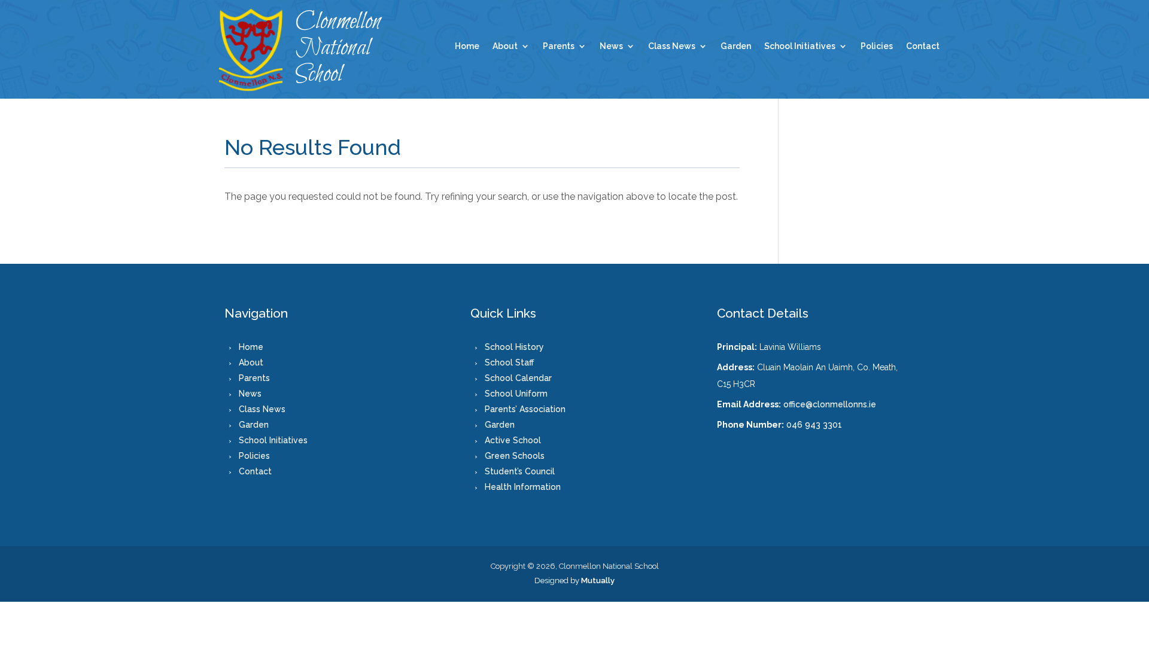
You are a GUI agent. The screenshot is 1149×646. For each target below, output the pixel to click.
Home (467, 46)
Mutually (598, 580)
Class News (671, 46)
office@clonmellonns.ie (829, 404)
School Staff (509, 362)
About (505, 46)
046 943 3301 (814, 424)
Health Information (523, 487)
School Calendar (518, 378)
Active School (513, 440)
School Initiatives (799, 46)
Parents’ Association (525, 409)
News (611, 46)
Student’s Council (520, 471)
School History (514, 347)
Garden (736, 46)
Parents (558, 46)
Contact (923, 46)
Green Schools (515, 456)
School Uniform (516, 393)
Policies (877, 46)
